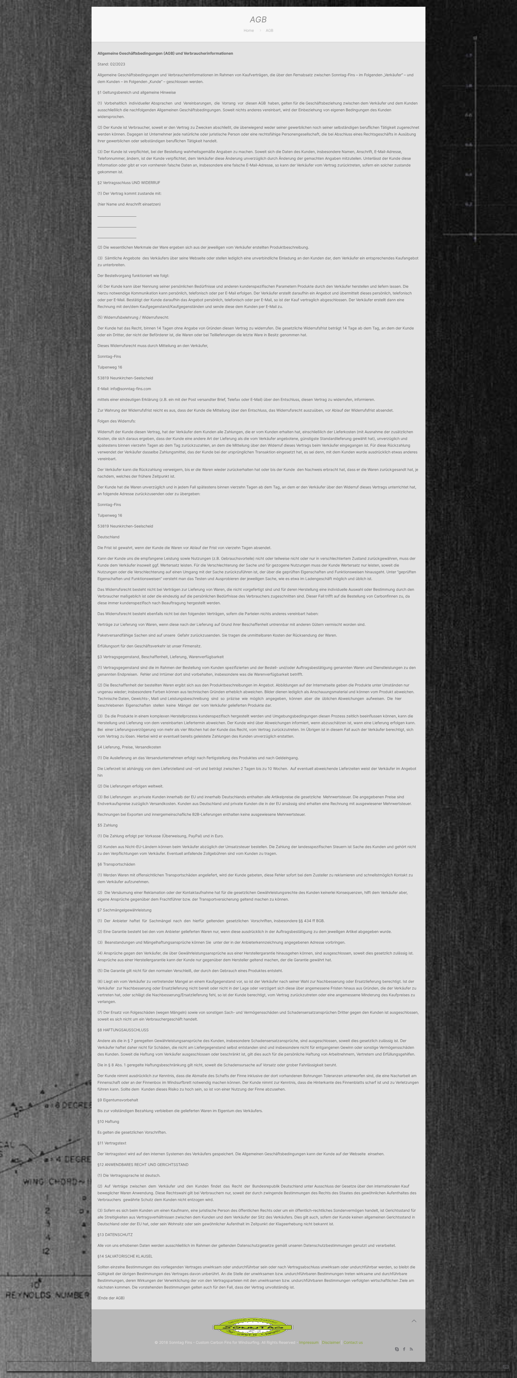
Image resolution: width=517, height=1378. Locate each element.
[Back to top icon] (414, 1321)
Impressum (309, 1342)
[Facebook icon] (404, 1349)
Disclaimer (331, 1342)
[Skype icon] (397, 1349)
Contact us (353, 1342)
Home (249, 30)
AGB (269, 30)
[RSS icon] (411, 1349)
